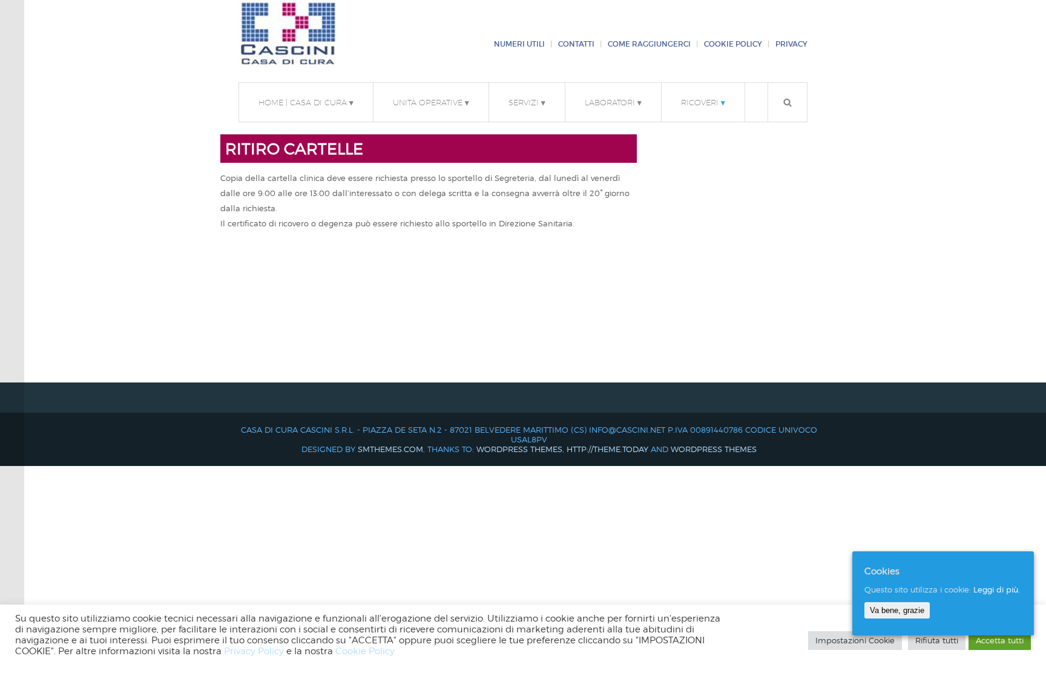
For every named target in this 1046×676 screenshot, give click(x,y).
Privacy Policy (254, 651)
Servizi (526, 102)
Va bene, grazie (897, 610)
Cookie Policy (733, 44)
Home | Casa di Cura (306, 102)
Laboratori (613, 102)
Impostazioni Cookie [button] (855, 640)
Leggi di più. (996, 589)
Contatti (576, 44)
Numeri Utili (519, 44)
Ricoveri (703, 102)
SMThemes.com (390, 449)
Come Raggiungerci (649, 44)
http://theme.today (607, 449)
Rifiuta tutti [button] (936, 640)
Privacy (791, 44)
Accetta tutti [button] (1000, 640)
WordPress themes (519, 449)
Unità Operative (431, 102)
